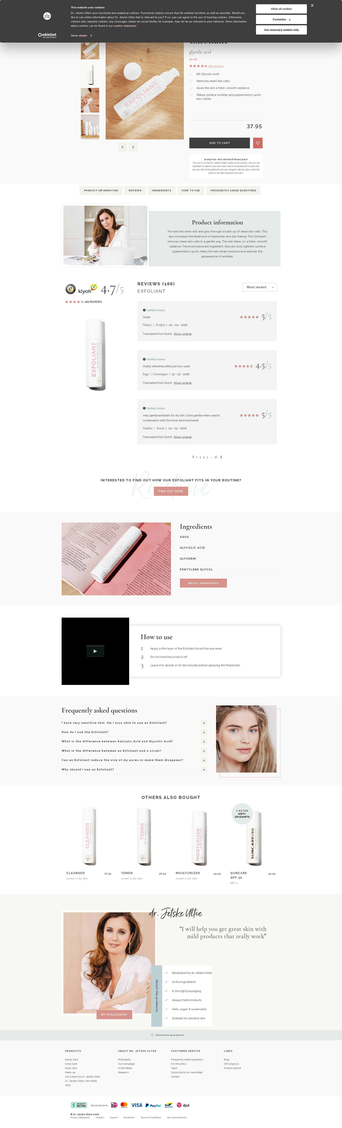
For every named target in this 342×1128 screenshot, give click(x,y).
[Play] (95, 651)
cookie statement (125, 25)
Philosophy (124, 1059)
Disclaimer (129, 1117)
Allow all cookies (281, 8)
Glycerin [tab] (188, 558)
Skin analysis (231, 1063)
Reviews (135, 190)
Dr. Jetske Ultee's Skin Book (81, 1081)
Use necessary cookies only (281, 29)
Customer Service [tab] (185, 1051)
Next (133, 147)
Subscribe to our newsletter (187, 1072)
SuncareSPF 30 (238, 875)
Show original (182, 334)
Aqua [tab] (184, 537)
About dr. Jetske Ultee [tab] (137, 1051)
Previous (122, 147)
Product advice (232, 1068)
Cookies (100, 1117)
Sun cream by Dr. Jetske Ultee (82, 1076)
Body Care (71, 1068)
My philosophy (114, 1014)
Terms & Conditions (151, 1117)
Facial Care (71, 1059)
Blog (226, 1059)
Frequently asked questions (233, 190)
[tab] (259, 287)
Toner (127, 873)
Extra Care (71, 1063)
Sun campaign (126, 1063)
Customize (279, 19)
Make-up (70, 1072)
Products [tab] (73, 1051)
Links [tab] (228, 1051)
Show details (79, 35)
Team (174, 1068)
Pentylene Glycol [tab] (196, 569)
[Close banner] (312, 5)
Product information (101, 190)
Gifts (68, 1085)
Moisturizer (188, 873)
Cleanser (75, 873)
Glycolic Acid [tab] (192, 547)
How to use (191, 190)
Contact (175, 1076)
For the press (178, 1063)
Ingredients (161, 190)
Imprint (114, 1117)
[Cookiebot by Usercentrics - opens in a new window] (47, 35)
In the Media (125, 1068)
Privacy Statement (80, 1117)
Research (123, 1072)
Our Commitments (177, 1117)
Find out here (170, 491)
